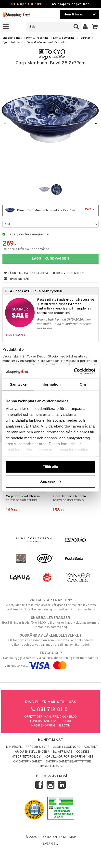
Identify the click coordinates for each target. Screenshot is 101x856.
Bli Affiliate (62, 752)
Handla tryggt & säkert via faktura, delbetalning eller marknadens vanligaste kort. (50, 659)
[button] (95, 27)
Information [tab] (50, 384)
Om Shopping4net (27, 762)
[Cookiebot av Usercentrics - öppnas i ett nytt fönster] (73, 371)
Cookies (82, 752)
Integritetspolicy (26, 757)
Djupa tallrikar (12, 42)
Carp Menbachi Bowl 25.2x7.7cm (46, 42)
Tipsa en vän (18, 279)
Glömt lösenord (67, 747)
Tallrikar (84, 38)
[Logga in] (85, 27)
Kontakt (91, 747)
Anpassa (47, 481)
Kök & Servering (64, 38)
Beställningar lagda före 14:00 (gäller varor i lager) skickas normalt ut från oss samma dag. (50, 622)
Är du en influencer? (32, 752)
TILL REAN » (15, 335)
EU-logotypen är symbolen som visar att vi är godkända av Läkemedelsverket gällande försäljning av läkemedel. (50, 640)
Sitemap (69, 837)
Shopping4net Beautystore (68, 762)
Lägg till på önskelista (28, 273)
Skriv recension (70, 273)
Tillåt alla (50, 466)
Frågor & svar (38, 747)
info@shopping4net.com (51, 726)
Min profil (14, 747)
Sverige (49, 844)
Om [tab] (83, 384)
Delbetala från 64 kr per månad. (26, 249)
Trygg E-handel (52, 767)
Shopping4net (12, 38)
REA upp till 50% (26, 4)
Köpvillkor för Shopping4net (69, 757)
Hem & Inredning (37, 38)
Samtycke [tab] (18, 384)
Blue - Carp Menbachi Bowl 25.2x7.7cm (56, 210)
